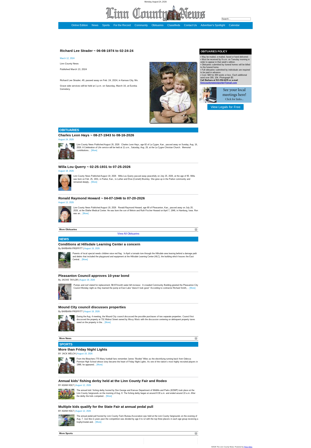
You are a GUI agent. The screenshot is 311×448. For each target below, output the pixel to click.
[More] (94, 150)
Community (141, 25)
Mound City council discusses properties (92, 307)
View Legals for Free (225, 107)
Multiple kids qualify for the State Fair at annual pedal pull (105, 406)
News (95, 25)
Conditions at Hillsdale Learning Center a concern (99, 244)
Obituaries (157, 25)
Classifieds (173, 25)
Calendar (234, 25)
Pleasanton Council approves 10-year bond (93, 275)
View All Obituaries (128, 233)
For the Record (122, 25)
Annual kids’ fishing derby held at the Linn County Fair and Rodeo (112, 381)
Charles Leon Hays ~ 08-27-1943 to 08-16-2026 (96, 135)
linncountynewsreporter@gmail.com (218, 83)
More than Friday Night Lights (82, 349)
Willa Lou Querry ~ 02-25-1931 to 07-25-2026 (94, 167)
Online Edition (79, 25)
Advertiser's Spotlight (213, 25)
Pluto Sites (248, 447)
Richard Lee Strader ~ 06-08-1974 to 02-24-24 (96, 51)
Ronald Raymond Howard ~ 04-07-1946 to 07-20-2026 (101, 198)
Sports (106, 25)
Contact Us (190, 25)
